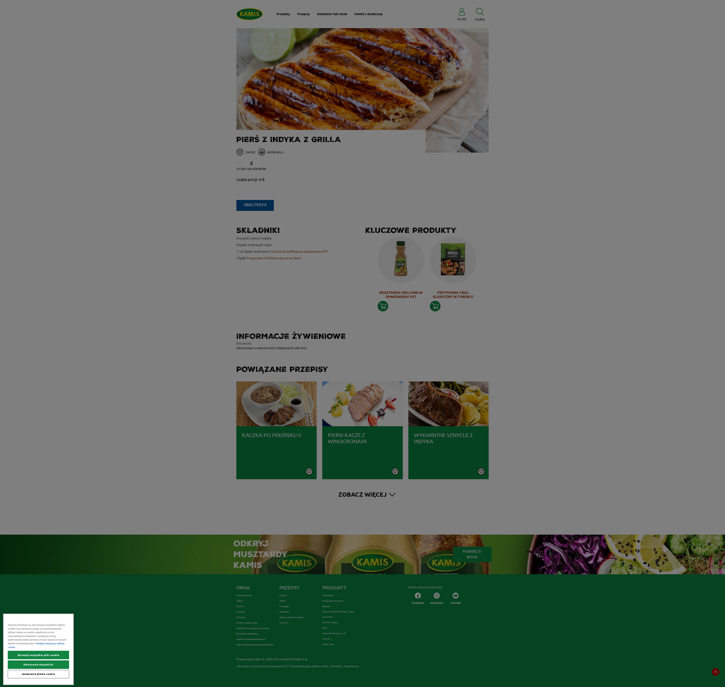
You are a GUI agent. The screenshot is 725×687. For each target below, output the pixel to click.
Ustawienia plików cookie (38, 674)
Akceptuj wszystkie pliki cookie (38, 655)
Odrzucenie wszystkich (38, 664)
